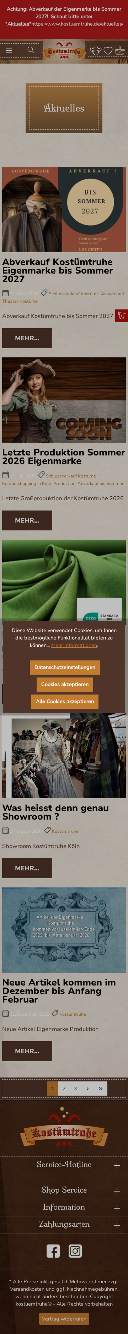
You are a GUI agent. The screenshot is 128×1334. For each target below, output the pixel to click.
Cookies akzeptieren (65, 684)
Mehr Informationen (74, 645)
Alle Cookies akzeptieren (65, 701)
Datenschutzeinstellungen (64, 667)
